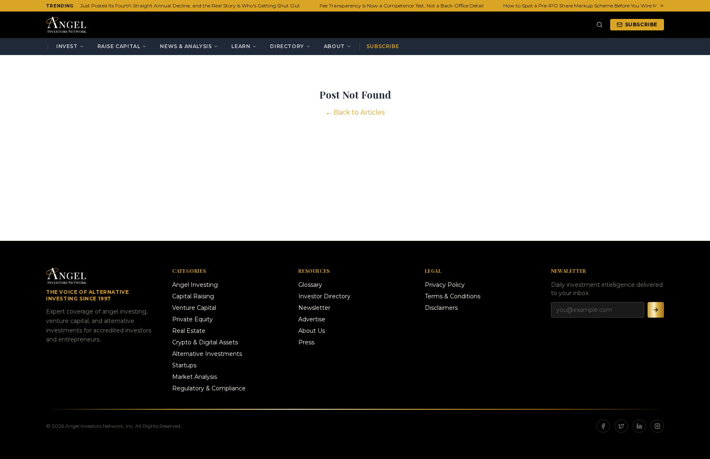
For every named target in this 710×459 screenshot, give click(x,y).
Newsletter (314, 307)
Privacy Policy (445, 284)
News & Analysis (186, 46)
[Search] (599, 24)
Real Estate (188, 330)
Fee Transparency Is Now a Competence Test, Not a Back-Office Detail (399, 5)
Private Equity (192, 319)
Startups (184, 365)
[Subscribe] (656, 310)
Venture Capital (194, 307)
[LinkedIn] (639, 426)
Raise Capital (119, 46)
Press (306, 342)
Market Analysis (194, 377)
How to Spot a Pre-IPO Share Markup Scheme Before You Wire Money (583, 5)
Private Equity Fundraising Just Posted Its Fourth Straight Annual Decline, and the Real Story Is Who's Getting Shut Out (154, 5)
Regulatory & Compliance (209, 388)
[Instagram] (657, 426)
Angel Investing (195, 284)
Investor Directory (324, 296)
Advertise (311, 319)
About (334, 46)
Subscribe (641, 24)
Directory (287, 46)
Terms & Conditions (452, 296)
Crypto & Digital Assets (205, 342)
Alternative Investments (207, 354)
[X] (621, 426)
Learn (240, 46)
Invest (67, 46)
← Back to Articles (355, 112)
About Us (311, 330)
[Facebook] (603, 426)
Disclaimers (441, 307)
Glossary (310, 284)
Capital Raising (193, 296)
